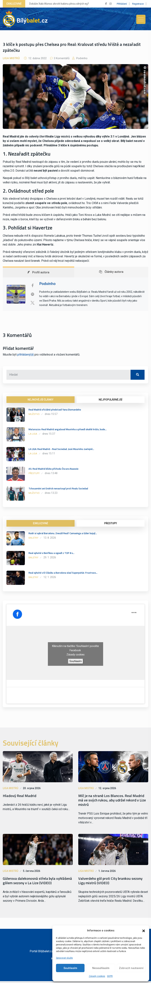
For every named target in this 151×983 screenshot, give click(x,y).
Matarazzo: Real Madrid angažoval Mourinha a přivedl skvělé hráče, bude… (68, 429)
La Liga (33, 433)
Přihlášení (122, 3)
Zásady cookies (97, 976)
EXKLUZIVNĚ (40, 523)
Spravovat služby (64, 958)
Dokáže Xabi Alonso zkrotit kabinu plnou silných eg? (59, 3)
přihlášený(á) (25, 354)
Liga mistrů (11, 58)
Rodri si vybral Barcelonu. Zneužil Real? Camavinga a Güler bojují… (63, 533)
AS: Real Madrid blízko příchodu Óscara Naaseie (53, 469)
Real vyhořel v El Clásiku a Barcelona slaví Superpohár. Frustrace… (63, 573)
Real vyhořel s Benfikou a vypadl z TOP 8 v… (51, 553)
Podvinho (81, 58)
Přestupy (34, 473)
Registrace (138, 3)
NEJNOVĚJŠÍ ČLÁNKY (40, 399)
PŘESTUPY (110, 523)
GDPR (110, 976)
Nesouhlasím (100, 968)
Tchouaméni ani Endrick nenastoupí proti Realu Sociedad (58, 488)
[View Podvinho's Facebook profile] (32, 285)
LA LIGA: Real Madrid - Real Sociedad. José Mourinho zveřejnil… (61, 449)
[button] (143, 930)
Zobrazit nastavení (131, 968)
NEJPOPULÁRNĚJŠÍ (110, 399)
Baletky (33, 537)
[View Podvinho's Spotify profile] (32, 294)
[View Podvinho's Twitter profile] (32, 303)
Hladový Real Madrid (19, 796)
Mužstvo (34, 414)
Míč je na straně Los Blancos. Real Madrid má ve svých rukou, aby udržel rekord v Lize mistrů (112, 800)
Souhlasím (70, 968)
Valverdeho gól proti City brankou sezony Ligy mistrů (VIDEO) (110, 880)
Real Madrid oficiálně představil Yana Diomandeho (55, 409)
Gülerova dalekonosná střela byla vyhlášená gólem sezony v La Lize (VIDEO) (37, 880)
